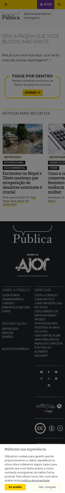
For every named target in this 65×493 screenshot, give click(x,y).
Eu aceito (15, 487)
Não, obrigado (47, 487)
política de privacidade (36, 480)
